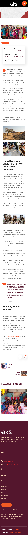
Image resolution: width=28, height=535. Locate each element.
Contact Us (4, 495)
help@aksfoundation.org (11, 464)
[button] (24, 3)
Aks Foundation (16, 529)
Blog (2, 492)
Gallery (3, 489)
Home (3, 481)
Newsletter (4, 498)
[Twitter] (5, 60)
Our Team (4, 486)
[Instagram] (16, 60)
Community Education (5, 42)
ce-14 (7, 408)
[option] (14, 402)
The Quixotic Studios (15, 532)
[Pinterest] (12, 60)
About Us (4, 483)
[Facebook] (9, 60)
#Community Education (12, 410)
